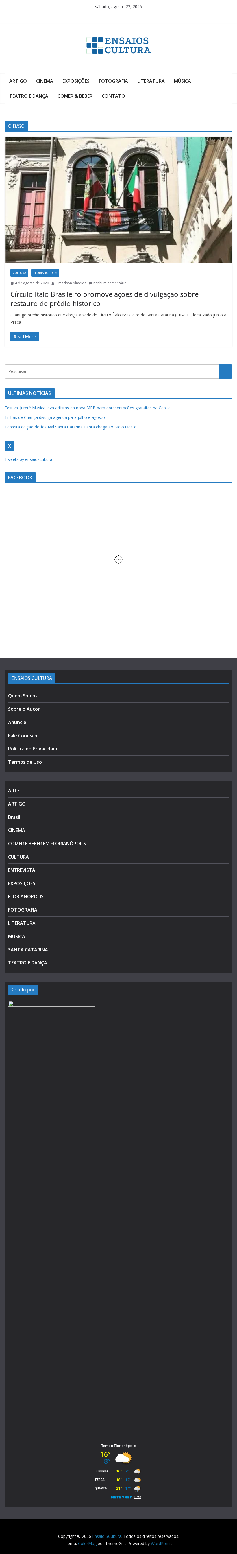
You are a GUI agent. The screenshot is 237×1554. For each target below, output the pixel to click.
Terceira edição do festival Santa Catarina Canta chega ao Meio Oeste (70, 427)
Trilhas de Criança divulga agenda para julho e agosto (55, 417)
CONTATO (113, 96)
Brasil (14, 817)
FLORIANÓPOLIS (45, 273)
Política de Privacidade (33, 748)
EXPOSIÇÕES (76, 81)
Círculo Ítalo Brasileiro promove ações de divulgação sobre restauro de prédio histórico (104, 298)
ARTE (14, 790)
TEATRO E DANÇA (28, 96)
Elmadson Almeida (71, 283)
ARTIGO (18, 81)
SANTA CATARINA (28, 950)
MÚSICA (182, 81)
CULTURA (19, 273)
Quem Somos (23, 696)
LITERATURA (151, 81)
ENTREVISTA (21, 870)
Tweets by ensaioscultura (28, 459)
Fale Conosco (22, 735)
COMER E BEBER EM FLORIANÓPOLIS (47, 843)
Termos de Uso (25, 762)
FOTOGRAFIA (113, 81)
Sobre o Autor (24, 709)
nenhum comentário (110, 283)
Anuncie (17, 722)
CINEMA (44, 81)
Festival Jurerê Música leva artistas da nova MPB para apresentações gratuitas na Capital (88, 407)
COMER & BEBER (75, 96)
